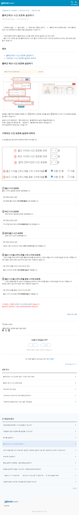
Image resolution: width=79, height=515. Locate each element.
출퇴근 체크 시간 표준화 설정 (12, 383)
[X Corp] (6, 330)
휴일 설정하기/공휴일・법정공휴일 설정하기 (17, 463)
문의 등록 (50, 359)
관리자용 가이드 (24, 10)
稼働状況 (76, 4)
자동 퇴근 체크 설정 (9, 389)
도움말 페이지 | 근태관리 (9, 10)
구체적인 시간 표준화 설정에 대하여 (21, 58)
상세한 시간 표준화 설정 (23, 304)
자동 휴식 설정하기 (9, 456)
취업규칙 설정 (36, 10)
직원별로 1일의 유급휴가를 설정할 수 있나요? (18, 431)
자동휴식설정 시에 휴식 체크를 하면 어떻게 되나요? (20, 482)
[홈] (7, 3)
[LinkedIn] (9, 330)
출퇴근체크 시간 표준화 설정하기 (20, 55)
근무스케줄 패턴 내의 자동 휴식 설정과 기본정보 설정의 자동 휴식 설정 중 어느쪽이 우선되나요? (34, 450)
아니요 (46, 345)
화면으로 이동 (72, 314)
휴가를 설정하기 (8, 437)
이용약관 (6, 506)
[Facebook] (3, 330)
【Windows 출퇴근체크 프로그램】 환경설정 (17, 402)
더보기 (75, 488)
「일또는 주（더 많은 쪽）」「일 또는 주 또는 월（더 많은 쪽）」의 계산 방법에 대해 (30, 475)
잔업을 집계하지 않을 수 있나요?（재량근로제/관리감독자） (22, 469)
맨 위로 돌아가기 (70, 364)
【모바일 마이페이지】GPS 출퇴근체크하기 (17, 395)
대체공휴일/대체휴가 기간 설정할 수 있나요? (17, 425)
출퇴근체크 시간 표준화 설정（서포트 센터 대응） (19, 376)
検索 (72, 4)
